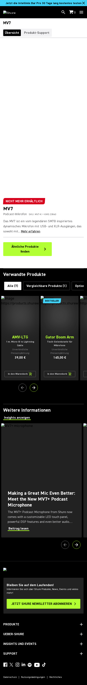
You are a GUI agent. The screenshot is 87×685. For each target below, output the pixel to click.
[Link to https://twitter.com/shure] (11, 665)
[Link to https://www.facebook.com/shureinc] (5, 665)
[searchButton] (63, 12)
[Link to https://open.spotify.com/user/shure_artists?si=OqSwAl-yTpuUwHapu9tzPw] (30, 665)
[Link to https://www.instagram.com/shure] (17, 665)
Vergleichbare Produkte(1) (47, 286)
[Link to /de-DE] (12, 12)
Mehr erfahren (30, 231)
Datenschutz (10, 677)
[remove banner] (83, 3)
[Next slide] (34, 388)
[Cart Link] (71, 12)
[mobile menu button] (81, 12)
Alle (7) (12, 286)
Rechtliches (55, 677)
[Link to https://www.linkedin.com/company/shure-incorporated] (23, 665)
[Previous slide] (22, 388)
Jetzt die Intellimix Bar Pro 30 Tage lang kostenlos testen (44, 3)
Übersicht (12, 33)
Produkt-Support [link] (36, 33)
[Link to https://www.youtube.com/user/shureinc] (37, 665)
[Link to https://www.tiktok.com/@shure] (44, 665)
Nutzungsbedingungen (33, 677)
